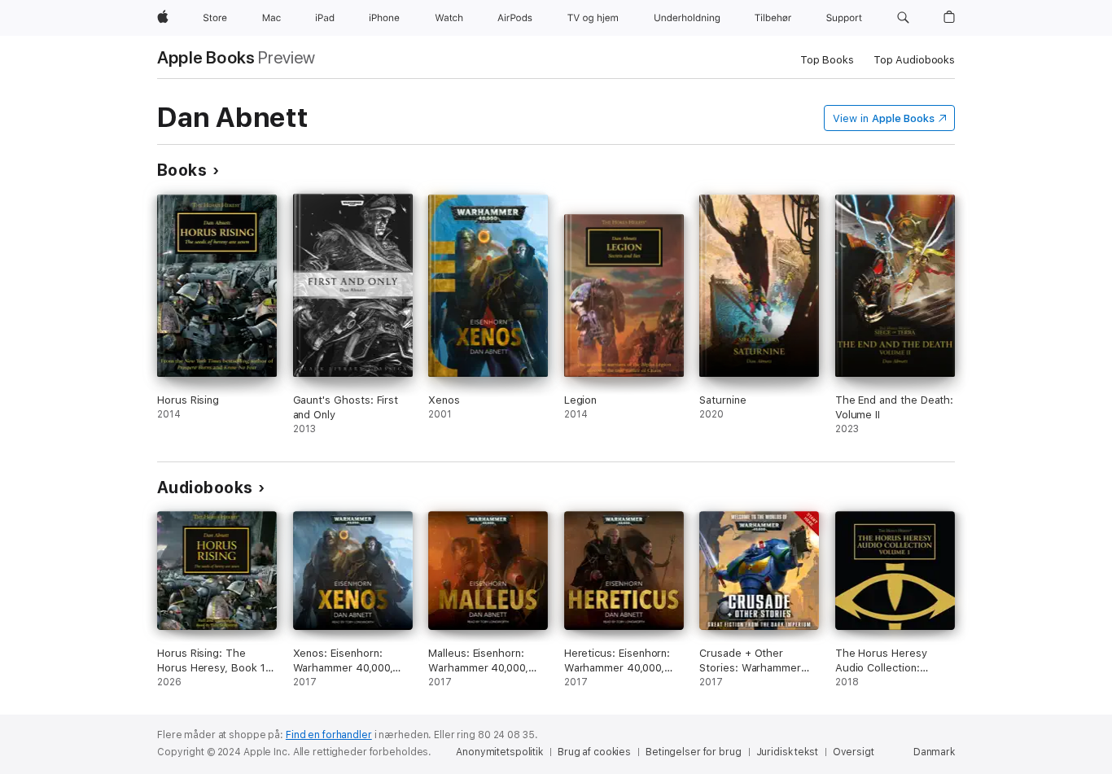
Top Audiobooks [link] (914, 60)
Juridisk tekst (787, 752)
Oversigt (853, 752)
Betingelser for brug (694, 752)
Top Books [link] (827, 60)
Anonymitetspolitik (499, 752)
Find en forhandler (329, 735)
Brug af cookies (594, 752)
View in (884, 118)
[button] (903, 18)
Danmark (934, 752)
